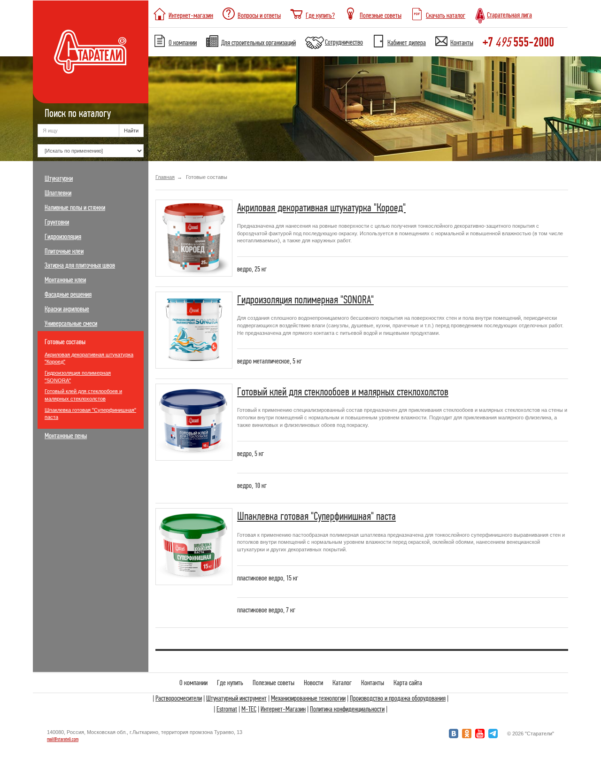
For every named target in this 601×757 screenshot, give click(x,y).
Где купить (230, 683)
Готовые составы (65, 342)
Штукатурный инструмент (236, 698)
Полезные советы (273, 683)
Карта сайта (407, 683)
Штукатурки (59, 178)
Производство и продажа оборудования (398, 698)
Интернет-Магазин (283, 709)
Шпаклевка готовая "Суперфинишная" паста (90, 413)
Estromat (226, 709)
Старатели (90, 51)
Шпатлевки (58, 193)
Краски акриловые (67, 309)
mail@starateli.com (62, 739)
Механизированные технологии (308, 698)
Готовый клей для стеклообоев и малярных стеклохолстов (83, 395)
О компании (193, 683)
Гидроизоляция (63, 236)
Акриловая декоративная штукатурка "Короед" (89, 358)
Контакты (372, 683)
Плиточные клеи (64, 251)
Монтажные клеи (65, 280)
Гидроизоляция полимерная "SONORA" (78, 376)
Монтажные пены (66, 436)
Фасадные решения (68, 294)
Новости (313, 683)
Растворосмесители (178, 698)
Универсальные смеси (71, 323)
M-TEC (248, 709)
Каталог (342, 683)
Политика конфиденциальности (347, 709)
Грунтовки (57, 222)
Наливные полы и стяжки (75, 207)
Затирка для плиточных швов (80, 265)
